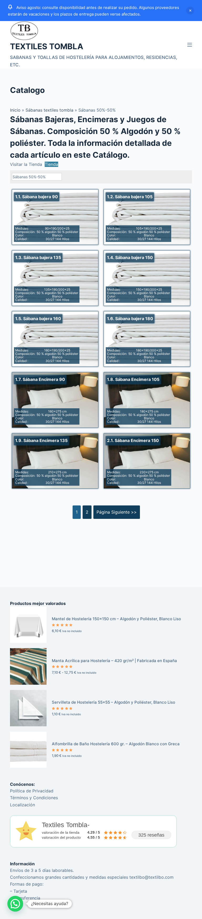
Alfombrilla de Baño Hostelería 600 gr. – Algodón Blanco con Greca (116, 743)
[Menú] (189, 44)
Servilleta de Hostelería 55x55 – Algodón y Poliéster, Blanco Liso (113, 702)
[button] (15, 904)
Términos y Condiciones (34, 797)
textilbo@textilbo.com (151, 877)
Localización (22, 804)
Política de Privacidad (31, 790)
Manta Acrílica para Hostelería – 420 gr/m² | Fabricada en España (114, 660)
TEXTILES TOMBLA (46, 46)
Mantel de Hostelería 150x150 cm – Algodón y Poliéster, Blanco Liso (116, 618)
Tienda (51, 164)
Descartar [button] (190, 10)
